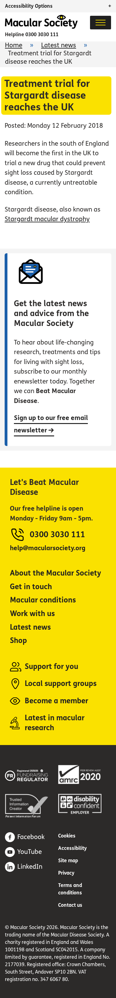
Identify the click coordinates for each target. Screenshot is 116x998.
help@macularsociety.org (47, 548)
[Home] (41, 27)
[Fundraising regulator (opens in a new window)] (31, 774)
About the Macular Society (55, 573)
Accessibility (72, 848)
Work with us (32, 613)
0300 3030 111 (41, 34)
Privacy (66, 873)
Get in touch (31, 586)
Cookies (66, 836)
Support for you (51, 666)
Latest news (58, 45)
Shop (18, 640)
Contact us (70, 905)
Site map (68, 860)
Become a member (56, 700)
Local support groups (61, 683)
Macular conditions (43, 600)
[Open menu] (100, 22)
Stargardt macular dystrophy (47, 219)
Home (13, 45)
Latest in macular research (54, 722)
